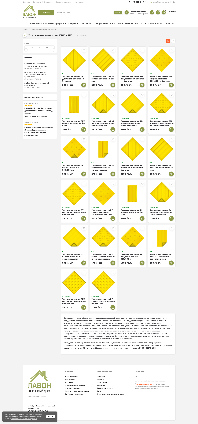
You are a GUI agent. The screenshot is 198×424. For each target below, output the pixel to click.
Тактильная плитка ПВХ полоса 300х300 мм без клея (102, 79)
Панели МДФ (171, 23)
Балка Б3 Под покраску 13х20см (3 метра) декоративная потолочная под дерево (38, 129)
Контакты (37, 2)
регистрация (143, 14)
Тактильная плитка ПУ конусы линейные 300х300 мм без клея (102, 212)
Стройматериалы (153, 23)
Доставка (26, 2)
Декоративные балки (105, 23)
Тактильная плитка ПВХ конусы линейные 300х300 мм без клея (161, 79)
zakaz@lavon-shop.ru (161, 2)
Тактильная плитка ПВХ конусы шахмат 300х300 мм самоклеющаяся (161, 123)
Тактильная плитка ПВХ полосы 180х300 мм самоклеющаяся (102, 168)
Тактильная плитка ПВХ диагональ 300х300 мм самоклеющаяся (102, 123)
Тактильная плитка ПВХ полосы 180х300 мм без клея (73, 123)
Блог (99, 391)
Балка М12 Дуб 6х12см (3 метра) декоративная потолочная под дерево (38, 110)
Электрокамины (71, 376)
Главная (25, 29)
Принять (51, 417)
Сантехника (70, 379)
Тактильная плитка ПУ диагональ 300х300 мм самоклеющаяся (161, 212)
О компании (48, 2)
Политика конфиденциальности (110, 394)
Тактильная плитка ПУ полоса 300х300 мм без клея (161, 168)
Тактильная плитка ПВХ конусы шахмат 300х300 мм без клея (132, 79)
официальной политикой (144, 384)
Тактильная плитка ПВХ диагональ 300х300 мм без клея (73, 79)
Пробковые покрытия (74, 394)
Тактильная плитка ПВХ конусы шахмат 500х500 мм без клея (74, 301)
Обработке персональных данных (24, 419)
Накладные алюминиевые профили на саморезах (53, 23)
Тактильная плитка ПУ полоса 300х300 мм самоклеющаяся (73, 257)
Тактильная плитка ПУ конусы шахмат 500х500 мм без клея (103, 301)
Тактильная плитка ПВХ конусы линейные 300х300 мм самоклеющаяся (73, 169)
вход (132, 14)
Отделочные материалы (130, 23)
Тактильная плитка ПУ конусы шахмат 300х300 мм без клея (74, 212)
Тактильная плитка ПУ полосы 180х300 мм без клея (132, 212)
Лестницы (86, 23)
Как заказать (79, 2)
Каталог (46, 12)
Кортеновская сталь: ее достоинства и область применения (35, 74)
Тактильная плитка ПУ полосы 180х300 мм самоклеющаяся (160, 257)
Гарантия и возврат (63, 2)
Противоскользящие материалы (44, 29)
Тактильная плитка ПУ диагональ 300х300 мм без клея (132, 168)
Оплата (100, 379)
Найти (118, 12)
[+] (83, 85)
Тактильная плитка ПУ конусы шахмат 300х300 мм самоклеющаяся (103, 257)
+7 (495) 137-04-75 (137, 2)
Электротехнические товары (77, 391)
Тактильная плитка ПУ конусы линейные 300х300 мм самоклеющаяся (131, 258)
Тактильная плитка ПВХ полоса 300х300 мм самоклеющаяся (132, 123)
